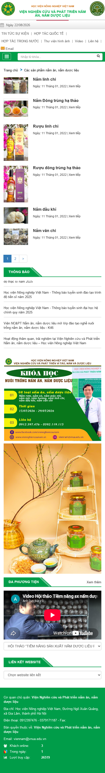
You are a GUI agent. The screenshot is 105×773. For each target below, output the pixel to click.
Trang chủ (11, 70)
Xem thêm (94, 582)
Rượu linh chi (45, 126)
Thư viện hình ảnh (57, 41)
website (33, 662)
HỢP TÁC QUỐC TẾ (49, 33)
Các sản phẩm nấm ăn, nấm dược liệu (51, 70)
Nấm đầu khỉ (44, 209)
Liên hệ (93, 41)
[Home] (8, 8)
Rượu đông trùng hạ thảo (57, 168)
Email (10, 49)
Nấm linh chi (44, 79)
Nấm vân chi (44, 230)
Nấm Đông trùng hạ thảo (56, 100)
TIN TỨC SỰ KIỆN (15, 33)
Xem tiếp (75, 86)
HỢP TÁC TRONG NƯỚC (20, 41)
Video (79, 41)
